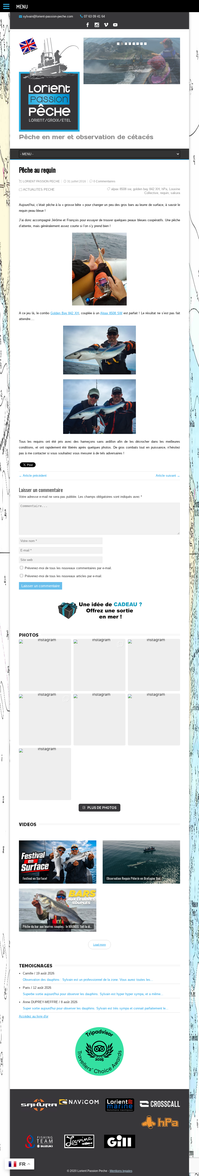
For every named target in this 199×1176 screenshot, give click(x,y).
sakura (175, 193)
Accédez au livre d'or (33, 1016)
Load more (99, 944)
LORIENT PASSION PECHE (41, 181)
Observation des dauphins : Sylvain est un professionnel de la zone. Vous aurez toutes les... (88, 979)
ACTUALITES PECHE (39, 189)
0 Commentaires (104, 181)
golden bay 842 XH (146, 189)
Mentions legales (121, 1171)
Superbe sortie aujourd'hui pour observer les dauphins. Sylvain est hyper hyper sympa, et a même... (93, 994)
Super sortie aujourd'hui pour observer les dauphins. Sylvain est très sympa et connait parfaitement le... (95, 1008)
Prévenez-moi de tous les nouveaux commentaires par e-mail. (68, 568)
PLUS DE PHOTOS (101, 807)
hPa (164, 189)
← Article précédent (33, 475)
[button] (45, 665)
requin (164, 193)
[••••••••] (131, 61)
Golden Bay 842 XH (64, 313)
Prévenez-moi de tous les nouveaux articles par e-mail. (63, 576)
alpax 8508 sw (121, 189)
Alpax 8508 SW (111, 313)
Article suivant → (168, 475)
